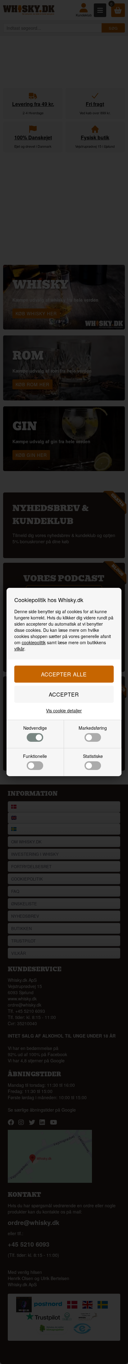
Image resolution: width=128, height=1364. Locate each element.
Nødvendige (35, 728)
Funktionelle (35, 756)
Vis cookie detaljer (64, 710)
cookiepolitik (34, 642)
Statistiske (93, 756)
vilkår (19, 648)
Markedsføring (93, 728)
